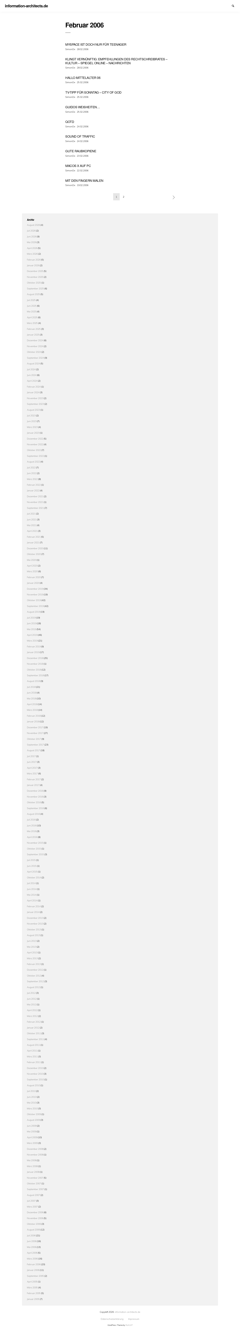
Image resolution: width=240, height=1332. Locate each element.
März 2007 (32, 1206)
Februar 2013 (34, 964)
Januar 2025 (33, 334)
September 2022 (35, 455)
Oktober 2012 (34, 975)
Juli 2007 (31, 1200)
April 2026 (32, 248)
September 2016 (35, 808)
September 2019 (35, 606)
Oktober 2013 (34, 929)
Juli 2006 (31, 1235)
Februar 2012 (34, 1021)
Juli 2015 (31, 860)
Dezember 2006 (35, 1212)
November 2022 (35, 444)
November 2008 (35, 1154)
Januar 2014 (33, 912)
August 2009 (33, 1119)
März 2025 (32, 323)
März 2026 (32, 253)
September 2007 (35, 1189)
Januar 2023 (33, 432)
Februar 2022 (34, 484)
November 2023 (35, 398)
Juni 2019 (31, 623)
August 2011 (33, 1044)
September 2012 (35, 981)
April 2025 (32, 317)
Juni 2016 (31, 825)
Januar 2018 (33, 721)
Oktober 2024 (34, 351)
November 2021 (35, 502)
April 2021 (32, 530)
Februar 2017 (34, 779)
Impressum (228, 5)
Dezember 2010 (35, 1068)
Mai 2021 (31, 525)
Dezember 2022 (35, 438)
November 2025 (35, 276)
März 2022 (32, 479)
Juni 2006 (31, 1241)
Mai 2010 (31, 1102)
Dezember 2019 (35, 588)
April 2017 (32, 767)
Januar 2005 (33, 1299)
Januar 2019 (33, 652)
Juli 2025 (31, 300)
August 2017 (33, 750)
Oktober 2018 (34, 669)
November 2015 (35, 842)
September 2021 (35, 507)
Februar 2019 (34, 646)
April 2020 (32, 565)
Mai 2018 (31, 698)
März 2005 (32, 1287)
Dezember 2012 (35, 969)
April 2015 (32, 871)
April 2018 (32, 704)
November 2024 (35, 346)
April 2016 (32, 837)
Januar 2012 (33, 1027)
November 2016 (35, 796)
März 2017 (32, 773)
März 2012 (32, 1016)
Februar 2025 (34, 328)
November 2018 (35, 663)
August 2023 (33, 409)
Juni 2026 (31, 236)
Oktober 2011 (34, 1033)
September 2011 (35, 1039)
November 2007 (35, 1177)
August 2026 (33, 224)
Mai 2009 (31, 1131)
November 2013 (35, 923)
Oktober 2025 (34, 282)
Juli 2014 (31, 883)
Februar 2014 (34, 906)
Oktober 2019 (34, 600)
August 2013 (33, 935)
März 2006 (32, 1258)
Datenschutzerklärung (223, 5)
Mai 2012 (31, 1004)
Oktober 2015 (34, 848)
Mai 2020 (31, 559)
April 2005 (32, 1281)
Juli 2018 (31, 686)
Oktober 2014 (34, 877)
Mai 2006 (31, 1247)
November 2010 (35, 1073)
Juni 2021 (31, 519)
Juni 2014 (31, 889)
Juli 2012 (31, 992)
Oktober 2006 (34, 1223)
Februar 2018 (34, 715)
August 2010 (33, 1085)
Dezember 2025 (35, 271)
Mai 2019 (31, 629)
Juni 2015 (31, 865)
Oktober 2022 (34, 450)
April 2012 (32, 1010)
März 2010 (32, 1108)
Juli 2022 (31, 467)
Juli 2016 (31, 819)
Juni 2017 (31, 761)
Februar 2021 (34, 536)
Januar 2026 (33, 265)
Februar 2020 (34, 577)
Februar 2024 (34, 386)
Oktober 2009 (34, 1114)
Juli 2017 (31, 756)
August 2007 (33, 1195)
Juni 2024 (31, 375)
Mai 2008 (31, 1160)
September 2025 (35, 288)
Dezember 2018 (35, 658)
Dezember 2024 (35, 340)
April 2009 (32, 1137)
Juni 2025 (31, 305)
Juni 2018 (31, 692)
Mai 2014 (31, 894)
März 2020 (32, 571)
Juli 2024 (31, 369)
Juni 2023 (31, 421)
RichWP (129, 1325)
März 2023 (32, 427)
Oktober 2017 (34, 738)
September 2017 (35, 744)
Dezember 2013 (35, 917)
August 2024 (33, 363)
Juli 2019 (31, 617)
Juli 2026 (31, 230)
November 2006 (35, 1218)
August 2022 (33, 461)
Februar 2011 (34, 1062)
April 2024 (32, 380)
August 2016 (33, 813)
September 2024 (35, 357)
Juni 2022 (31, 473)
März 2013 (32, 958)
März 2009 (32, 1143)
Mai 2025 (31, 311)
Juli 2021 (31, 513)
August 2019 (33, 611)
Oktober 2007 (34, 1183)
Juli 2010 (31, 1091)
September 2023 (35, 403)
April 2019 (32, 634)
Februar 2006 (34, 1264)
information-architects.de (127, 1311)
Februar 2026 (34, 259)
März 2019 (32, 640)
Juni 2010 (31, 1096)
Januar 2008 (33, 1171)
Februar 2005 (34, 1293)
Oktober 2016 (34, 802)
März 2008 (32, 1166)
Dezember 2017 (35, 727)
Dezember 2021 (35, 496)
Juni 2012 (31, 998)
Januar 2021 (33, 542)
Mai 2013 (31, 946)
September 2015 (35, 854)
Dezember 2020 (35, 548)
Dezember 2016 (35, 790)
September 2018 (35, 675)
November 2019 (35, 594)
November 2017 (35, 733)
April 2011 (32, 1050)
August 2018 (33, 681)
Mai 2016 (31, 831)
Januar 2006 (33, 1270)
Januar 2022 (33, 490)
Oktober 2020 (34, 554)
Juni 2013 (31, 940)
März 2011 (32, 1056)
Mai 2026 (31, 242)
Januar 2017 (33, 785)
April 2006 (32, 1252)
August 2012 (33, 987)
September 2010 (35, 1079)
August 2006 (33, 1229)
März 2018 (32, 709)
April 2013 (32, 952)
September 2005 (35, 1275)
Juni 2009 (31, 1125)
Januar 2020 (33, 582)
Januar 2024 (33, 392)
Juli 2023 (31, 415)
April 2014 (32, 900)
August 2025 (33, 294)
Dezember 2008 (35, 1148)
